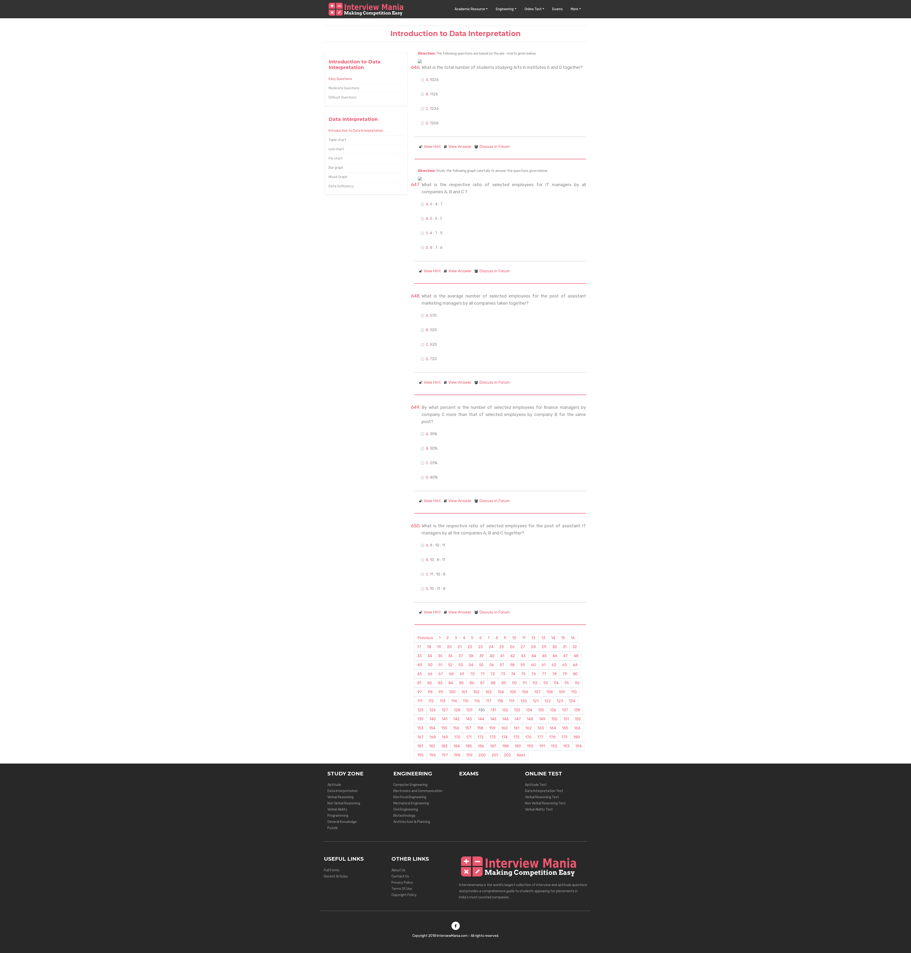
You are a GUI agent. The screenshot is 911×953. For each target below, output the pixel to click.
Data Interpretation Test (544, 791)
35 (440, 656)
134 (529, 710)
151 (566, 719)
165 (565, 728)
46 (555, 656)
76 (533, 674)
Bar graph (336, 168)
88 (493, 683)
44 (533, 656)
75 (523, 674)
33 (419, 656)
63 (564, 665)
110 (574, 692)
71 (482, 674)
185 (469, 746)
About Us (398, 870)
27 (523, 647)
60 (533, 665)
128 (457, 710)
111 (419, 701)
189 (518, 746)
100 (452, 692)
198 (457, 755)
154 (432, 728)
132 (505, 710)
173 (493, 737)
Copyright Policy (404, 895)
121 (536, 701)
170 (457, 737)
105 (513, 692)
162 (528, 728)
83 (440, 683)
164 (553, 728)
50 (430, 665)
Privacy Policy (402, 883)
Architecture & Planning (411, 822)
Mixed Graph (338, 177)
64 (575, 665)
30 (554, 647)
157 (468, 728)
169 (445, 737)
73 (503, 674)
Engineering (505, 9)
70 (472, 674)
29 (544, 647)
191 (542, 746)
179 (564, 737)
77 (544, 674)
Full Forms (331, 870)
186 (481, 746)
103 (488, 692)
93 (545, 683)
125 (420, 710)
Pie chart (336, 158)
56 (491, 665)
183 (444, 746)
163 (541, 728)
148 (530, 719)
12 (533, 638)
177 (540, 737)
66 (430, 674)
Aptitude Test (536, 785)
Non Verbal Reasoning (343, 803)
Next (521, 755)
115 (465, 701)
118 (500, 701)
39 (481, 656)
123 (560, 701)
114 (454, 701)
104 (500, 692)
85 (461, 683)
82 (429, 683)
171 (469, 737)
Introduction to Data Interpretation (356, 131)
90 (514, 683)
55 (481, 665)
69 (462, 674)
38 (471, 656)
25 (501, 647)
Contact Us (400, 876)
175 (516, 737)
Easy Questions (340, 79)
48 (576, 656)
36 (450, 656)
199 (469, 755)
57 (502, 665)
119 (512, 701)
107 (537, 692)
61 (544, 665)
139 (420, 719)
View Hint (432, 146)
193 (566, 746)
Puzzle (332, 828)
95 (566, 683)
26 (512, 647)
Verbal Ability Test (539, 809)
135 (541, 710)
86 (471, 683)
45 (544, 656)
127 (445, 710)
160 (504, 728)
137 (565, 710)
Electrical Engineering (409, 797)
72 (492, 674)
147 (518, 719)
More (574, 9)
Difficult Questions (343, 97)
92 (535, 683)
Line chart (336, 149)
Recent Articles (336, 876)
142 (456, 719)
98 (430, 692)
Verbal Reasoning (340, 797)
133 (517, 710)
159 (492, 728)
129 (469, 710)
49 (419, 665)
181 (420, 746)
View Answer (459, 146)
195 (420, 755)
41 (502, 656)
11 (523, 638)
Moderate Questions (344, 88)
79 (564, 674)
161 (516, 728)
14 (553, 638)
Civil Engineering (405, 809)
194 (578, 746)
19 (439, 647)
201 (495, 755)
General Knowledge (342, 822)
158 (480, 728)
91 (525, 683)
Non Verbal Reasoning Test (545, 803)
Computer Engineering (410, 785)
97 (419, 692)
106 (525, 692)
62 (554, 665)
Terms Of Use (401, 889)
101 (464, 692)
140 (432, 719)
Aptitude (334, 785)
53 (461, 665)
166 (577, 728)
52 (450, 665)
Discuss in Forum (494, 146)
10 (514, 638)
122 (547, 701)
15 (563, 638)
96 (577, 683)
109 (562, 692)
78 (554, 674)
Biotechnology (404, 816)
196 (432, 755)
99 (440, 692)
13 (543, 638)
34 (430, 656)
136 (553, 710)
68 (451, 674)
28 (533, 647)
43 (523, 656)
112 (431, 701)
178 (552, 737)
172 (481, 737)
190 (530, 746)
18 (429, 647)
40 (492, 656)
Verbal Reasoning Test (542, 797)
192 (554, 746)
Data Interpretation (342, 791)
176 (528, 737)
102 (476, 692)
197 (445, 755)
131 (493, 710)
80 (575, 674)
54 (471, 665)
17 (419, 647)
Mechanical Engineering (411, 803)
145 (493, 719)
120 (524, 701)
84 (450, 683)
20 (449, 647)
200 (482, 755)
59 (523, 665)
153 (420, 728)
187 (493, 746)
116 (477, 701)
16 (573, 638)
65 (419, 674)
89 (503, 683)
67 (440, 674)
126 (432, 710)
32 (574, 647)
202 (507, 755)
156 (456, 728)
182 (432, 746)
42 (512, 656)
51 (440, 665)
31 (565, 647)
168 (432, 737)
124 (572, 701)
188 (505, 746)
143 (469, 719)
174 (504, 737)
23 (480, 647)
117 (488, 701)
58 (512, 665)
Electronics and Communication (417, 791)
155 (444, 728)
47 (565, 656)
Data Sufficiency (341, 186)
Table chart (337, 140)
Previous (425, 638)
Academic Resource (470, 9)
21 (460, 647)
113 (442, 701)
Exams (557, 9)
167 (420, 737)
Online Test (533, 9)
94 (556, 683)
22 (470, 647)
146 (505, 719)
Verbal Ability (337, 809)
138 (577, 710)
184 (456, 746)
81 (419, 683)
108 (549, 692)
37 (461, 656)
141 (444, 719)
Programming (337, 816)
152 (578, 719)
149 (542, 719)
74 (513, 674)
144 (481, 719)
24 (491, 647)
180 (576, 737)
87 (482, 683)
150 (554, 719)
